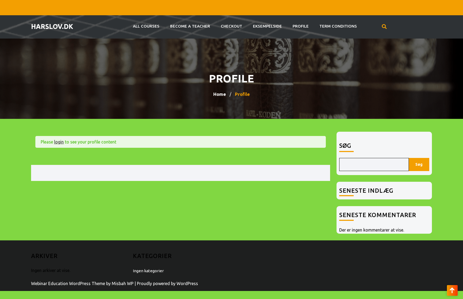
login (59, 141)
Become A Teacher (190, 26)
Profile (301, 26)
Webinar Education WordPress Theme (68, 283)
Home (219, 94)
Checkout (231, 26)
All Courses (146, 26)
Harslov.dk (52, 26)
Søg (345, 145)
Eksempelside (267, 26)
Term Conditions (338, 26)
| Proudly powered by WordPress (166, 283)
